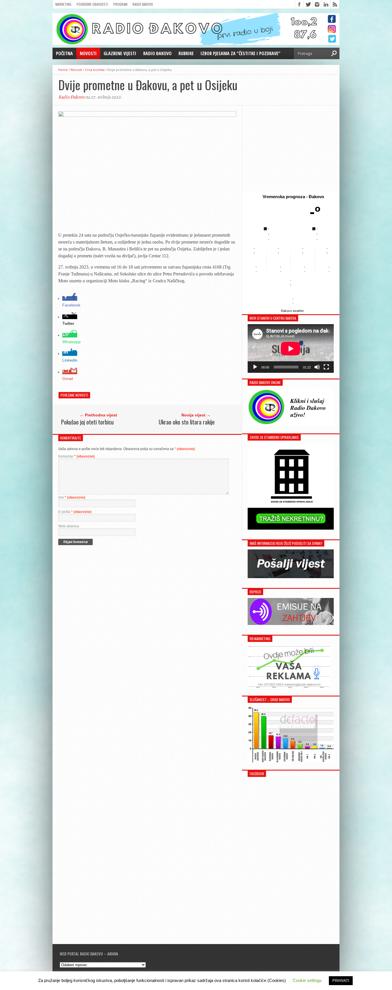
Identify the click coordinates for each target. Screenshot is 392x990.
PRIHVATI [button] (340, 981)
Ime (71, 497)
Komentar (76, 456)
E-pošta (75, 512)
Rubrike (186, 53)
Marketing (63, 4)
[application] (291, 348)
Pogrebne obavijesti (92, 4)
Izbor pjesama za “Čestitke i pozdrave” (240, 53)
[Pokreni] (255, 367)
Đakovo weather (292, 310)
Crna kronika (94, 69)
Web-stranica (68, 526)
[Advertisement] (290, 148)
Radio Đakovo (143, 4)
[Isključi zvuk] (317, 367)
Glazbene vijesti (120, 53)
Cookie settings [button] (307, 980)
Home (63, 69)
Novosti (88, 53)
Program (120, 4)
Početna (64, 53)
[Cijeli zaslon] (326, 367)
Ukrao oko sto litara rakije (187, 421)
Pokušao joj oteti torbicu (87, 421)
